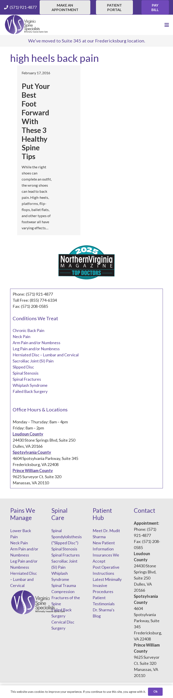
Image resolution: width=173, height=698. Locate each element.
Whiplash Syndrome (30, 385)
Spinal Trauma (63, 585)
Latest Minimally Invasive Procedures (107, 585)
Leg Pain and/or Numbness (36, 348)
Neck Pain (21, 336)
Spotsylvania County (32, 452)
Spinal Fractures (27, 379)
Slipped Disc (23, 366)
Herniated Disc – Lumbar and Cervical (46, 354)
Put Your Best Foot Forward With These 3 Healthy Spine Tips (36, 121)
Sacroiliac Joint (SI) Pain (33, 360)
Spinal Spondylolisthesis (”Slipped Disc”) (66, 536)
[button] (166, 25)
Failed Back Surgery (30, 391)
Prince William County (33, 470)
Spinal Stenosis (26, 373)
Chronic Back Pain (28, 330)
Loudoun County (28, 433)
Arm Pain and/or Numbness (36, 342)
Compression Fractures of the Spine (65, 597)
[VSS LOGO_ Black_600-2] (26, 24)
